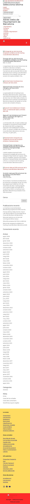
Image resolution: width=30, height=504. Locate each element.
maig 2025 (6, 256)
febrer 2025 (6, 263)
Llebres (5, 451)
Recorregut (6, 421)
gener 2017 (6, 374)
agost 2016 (6, 383)
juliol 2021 (6, 327)
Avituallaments (7, 446)
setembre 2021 (7, 323)
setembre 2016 (7, 381)
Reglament (6, 419)
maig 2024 (6, 278)
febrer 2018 (6, 358)
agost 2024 (6, 272)
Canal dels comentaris (9, 400)
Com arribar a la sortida (10, 440)
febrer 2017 (6, 372)
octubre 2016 (7, 379)
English (5, 10)
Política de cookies (15, 501)
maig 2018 (6, 352)
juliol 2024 (6, 274)
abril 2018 (6, 354)
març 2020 (6, 332)
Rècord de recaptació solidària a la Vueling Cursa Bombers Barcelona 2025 (15, 224)
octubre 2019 (7, 341)
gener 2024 (6, 287)
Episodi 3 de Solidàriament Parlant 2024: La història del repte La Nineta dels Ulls (14, 116)
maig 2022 (6, 314)
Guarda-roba (6, 442)
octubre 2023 (7, 290)
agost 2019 (6, 345)
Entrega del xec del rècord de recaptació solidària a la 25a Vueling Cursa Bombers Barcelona (15, 60)
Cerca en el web (8, 14)
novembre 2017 (7, 363)
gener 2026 (6, 241)
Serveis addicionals (8, 470)
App (4, 461)
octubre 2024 (7, 267)
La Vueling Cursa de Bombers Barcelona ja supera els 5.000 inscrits (14, 208)
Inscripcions (6, 417)
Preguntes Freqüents (9, 459)
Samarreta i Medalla (9, 425)
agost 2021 (6, 325)
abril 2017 (6, 367)
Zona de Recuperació (9, 448)
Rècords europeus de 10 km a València (14, 221)
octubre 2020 (7, 330)
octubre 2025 (7, 247)
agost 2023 (6, 294)
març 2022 (6, 318)
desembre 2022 (8, 307)
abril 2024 (6, 281)
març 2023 (6, 305)
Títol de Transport (8, 463)
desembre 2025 (7, 243)
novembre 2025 (8, 245)
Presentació (6, 415)
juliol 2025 (6, 254)
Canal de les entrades (9, 398)
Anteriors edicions (8, 430)
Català (11, 2)
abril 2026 (6, 238)
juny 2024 (6, 276)
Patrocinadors (7, 429)
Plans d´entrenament (9, 449)
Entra (4, 396)
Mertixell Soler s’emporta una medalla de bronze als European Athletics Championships (14, 146)
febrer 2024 (6, 285)
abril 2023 (6, 303)
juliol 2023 (6, 296)
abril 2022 (6, 316)
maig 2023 (6, 301)
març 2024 (6, 283)
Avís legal (8, 499)
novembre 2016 (7, 376)
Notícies (5, 390)
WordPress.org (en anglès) (11, 403)
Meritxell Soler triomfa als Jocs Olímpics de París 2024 (13, 87)
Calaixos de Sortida (8, 444)
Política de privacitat (18, 499)
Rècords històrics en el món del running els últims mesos (12, 218)
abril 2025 (6, 258)
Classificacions (7, 423)
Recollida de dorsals (9, 438)
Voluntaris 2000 (8, 469)
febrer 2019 (6, 350)
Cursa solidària (7, 427)
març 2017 (6, 370)
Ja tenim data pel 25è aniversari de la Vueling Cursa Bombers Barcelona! (14, 174)
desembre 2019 (7, 336)
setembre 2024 (7, 270)
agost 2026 (6, 236)
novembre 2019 (7, 338)
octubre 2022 (7, 310)
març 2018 (6, 356)
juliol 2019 (6, 347)
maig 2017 (6, 365)
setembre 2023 (7, 292)
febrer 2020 (6, 334)
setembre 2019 (7, 343)
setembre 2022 (7, 312)
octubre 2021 (7, 321)
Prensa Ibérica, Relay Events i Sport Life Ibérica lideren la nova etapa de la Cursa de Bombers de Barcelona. (14, 213)
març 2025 (6, 261)
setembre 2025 (7, 249)
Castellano (6, 9)
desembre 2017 (7, 361)
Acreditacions (7, 478)
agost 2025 (6, 252)
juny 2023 (6, 298)
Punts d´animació (8, 465)
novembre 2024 (8, 265)
